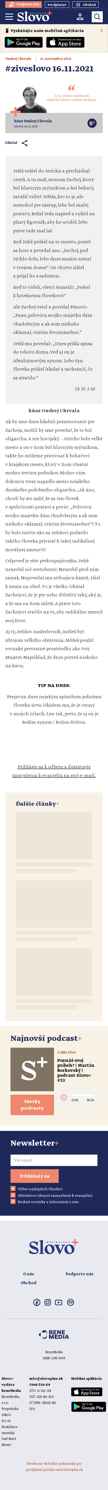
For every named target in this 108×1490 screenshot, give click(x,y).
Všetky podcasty (32, 1105)
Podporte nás (79, 1274)
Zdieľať (11, 143)
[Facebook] (36, 1305)
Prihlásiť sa (35, 1176)
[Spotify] (70, 1305)
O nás (28, 1274)
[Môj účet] (80, 16)
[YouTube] (58, 1304)
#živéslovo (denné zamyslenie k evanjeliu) (55, 1195)
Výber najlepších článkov (40, 1189)
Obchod (28, 1283)
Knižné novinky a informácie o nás (48, 1202)
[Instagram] (48, 1304)
